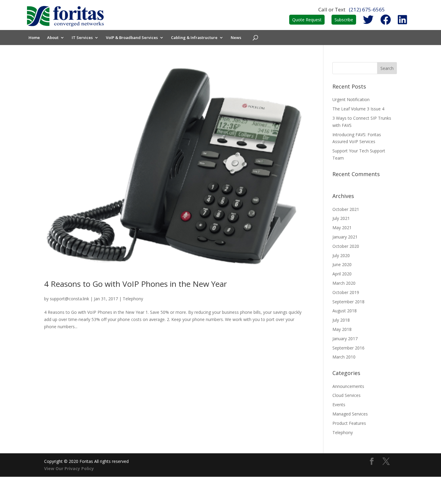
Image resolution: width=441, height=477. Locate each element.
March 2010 (344, 357)
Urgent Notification (351, 99)
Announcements (348, 386)
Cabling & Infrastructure (194, 37)
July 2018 (341, 320)
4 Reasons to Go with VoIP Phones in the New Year (135, 283)
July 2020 (341, 255)
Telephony (133, 299)
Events (338, 404)
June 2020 (342, 264)
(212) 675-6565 (367, 9)
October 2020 (345, 246)
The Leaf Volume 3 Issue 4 (358, 109)
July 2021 (341, 218)
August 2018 (344, 311)
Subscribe (343, 19)
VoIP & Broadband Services (132, 37)
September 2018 (348, 301)
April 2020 (342, 274)
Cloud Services (346, 395)
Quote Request (307, 19)
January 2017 (345, 338)
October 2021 (345, 209)
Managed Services (350, 414)
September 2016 (348, 348)
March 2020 (344, 283)
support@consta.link (69, 299)
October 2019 (345, 292)
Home (34, 37)
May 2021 (342, 227)
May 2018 (342, 329)
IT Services (82, 37)
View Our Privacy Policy (69, 468)
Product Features (349, 423)
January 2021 (345, 237)
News (236, 37)
